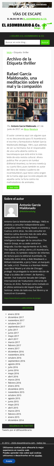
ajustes (38, 455)
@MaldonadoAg (27, 211)
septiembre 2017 (16, 326)
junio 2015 (13, 401)
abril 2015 (13, 407)
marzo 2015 (14, 410)
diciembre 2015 (16, 389)
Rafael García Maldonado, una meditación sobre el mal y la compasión (25, 80)
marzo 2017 (14, 342)
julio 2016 (13, 367)
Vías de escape (27, 14)
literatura (34, 129)
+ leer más (13, 187)
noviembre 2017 (16, 320)
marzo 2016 (14, 379)
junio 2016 (13, 370)
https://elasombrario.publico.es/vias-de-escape (22, 298)
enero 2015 (13, 417)
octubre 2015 (14, 395)
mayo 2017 (13, 336)
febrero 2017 (14, 345)
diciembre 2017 (16, 317)
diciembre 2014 (16, 420)
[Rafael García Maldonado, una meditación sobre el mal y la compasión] (27, 120)
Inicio (9, 53)
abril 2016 (13, 376)
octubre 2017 (14, 323)
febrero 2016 (14, 382)
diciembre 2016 (16, 351)
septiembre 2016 (16, 360)
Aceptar (9, 461)
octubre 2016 (14, 357)
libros (26, 129)
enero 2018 (13, 314)
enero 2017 (13, 348)
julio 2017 (13, 329)
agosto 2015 (14, 398)
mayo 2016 (13, 373)
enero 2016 (13, 385)
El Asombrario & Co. (35, 18)
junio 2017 (13, 332)
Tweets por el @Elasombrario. (17, 430)
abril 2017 (13, 339)
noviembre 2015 (16, 392)
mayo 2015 (13, 404)
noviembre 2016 (16, 354)
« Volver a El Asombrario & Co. (27, 35)
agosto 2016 (14, 364)
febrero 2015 (14, 414)
